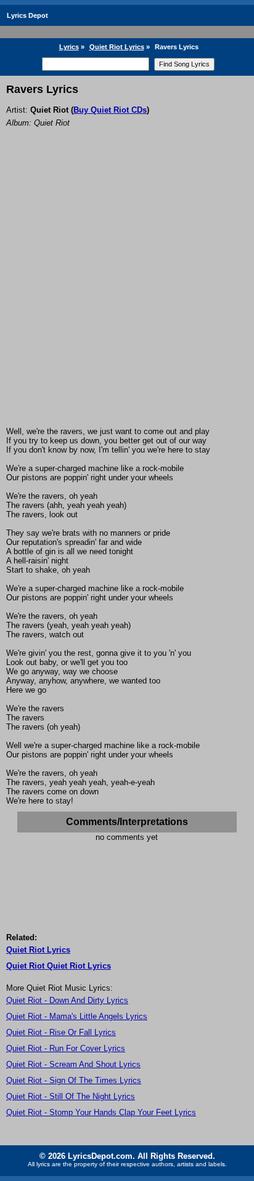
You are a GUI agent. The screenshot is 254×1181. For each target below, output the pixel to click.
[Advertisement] (127, 294)
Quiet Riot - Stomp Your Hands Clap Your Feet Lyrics (101, 1112)
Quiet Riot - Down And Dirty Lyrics (67, 1000)
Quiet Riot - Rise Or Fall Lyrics (61, 1032)
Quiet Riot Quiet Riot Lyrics (58, 965)
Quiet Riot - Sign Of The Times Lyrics (73, 1080)
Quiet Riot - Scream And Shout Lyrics (73, 1064)
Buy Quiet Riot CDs (110, 110)
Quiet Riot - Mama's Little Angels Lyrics (76, 1016)
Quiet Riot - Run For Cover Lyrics (65, 1048)
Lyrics (69, 46)
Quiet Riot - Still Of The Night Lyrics (70, 1096)
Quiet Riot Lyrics (116, 46)
